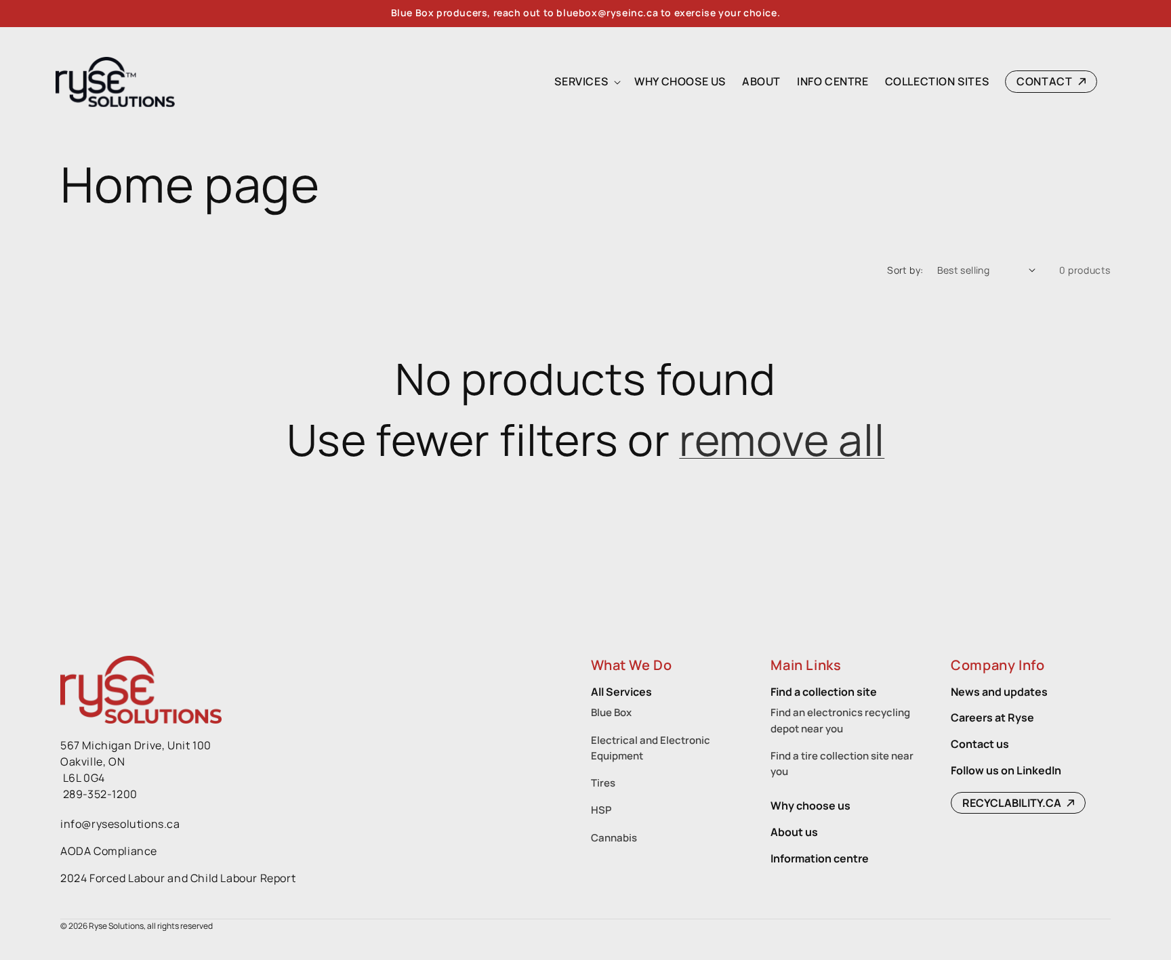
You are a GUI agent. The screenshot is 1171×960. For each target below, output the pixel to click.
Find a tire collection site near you (842, 763)
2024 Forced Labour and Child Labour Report (177, 878)
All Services (621, 691)
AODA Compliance (108, 850)
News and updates (999, 691)
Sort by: (905, 270)
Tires (603, 783)
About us (794, 832)
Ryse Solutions (116, 926)
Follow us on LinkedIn (1006, 770)
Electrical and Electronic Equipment (650, 748)
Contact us (980, 743)
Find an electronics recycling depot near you (840, 720)
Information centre (820, 858)
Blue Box (611, 712)
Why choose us (810, 805)
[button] (586, 81)
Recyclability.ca (1012, 802)
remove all (781, 439)
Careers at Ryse (992, 717)
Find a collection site (824, 691)
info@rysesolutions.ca (120, 823)
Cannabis (614, 838)
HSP (601, 810)
